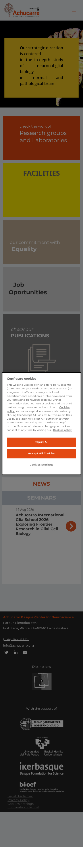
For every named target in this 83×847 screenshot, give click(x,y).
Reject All (41, 441)
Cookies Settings (41, 464)
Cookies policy (62, 430)
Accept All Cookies (41, 453)
